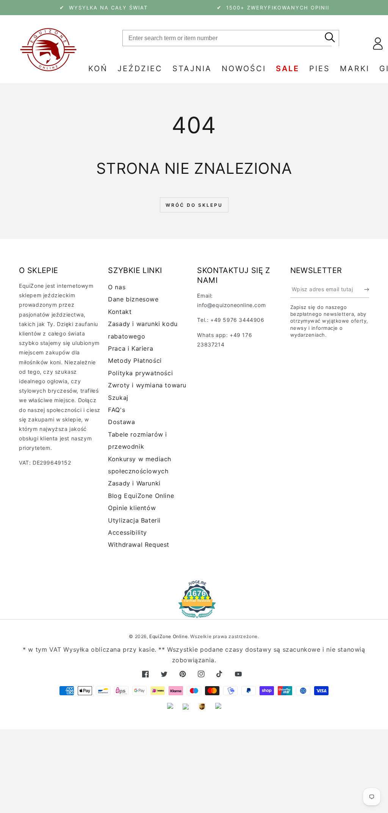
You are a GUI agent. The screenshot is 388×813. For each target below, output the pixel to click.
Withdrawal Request (138, 544)
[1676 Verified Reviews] (194, 613)
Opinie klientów (132, 508)
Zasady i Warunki (134, 483)
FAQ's (116, 410)
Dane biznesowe (133, 299)
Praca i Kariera (130, 348)
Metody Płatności (135, 360)
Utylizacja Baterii (134, 520)
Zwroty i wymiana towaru (147, 385)
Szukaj (118, 397)
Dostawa (121, 422)
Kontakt (119, 311)
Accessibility (127, 532)
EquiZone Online (168, 636)
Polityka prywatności (140, 373)
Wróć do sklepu (194, 205)
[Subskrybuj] (366, 289)
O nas (116, 287)
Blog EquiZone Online (141, 495)
